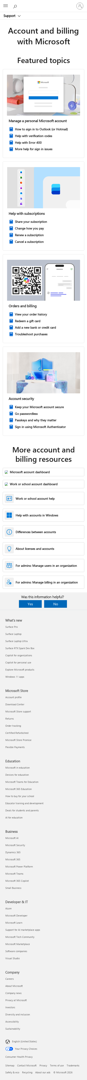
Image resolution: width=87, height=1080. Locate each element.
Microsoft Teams (14, 873)
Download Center (14, 704)
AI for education (14, 817)
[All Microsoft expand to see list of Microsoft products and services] (5, 6)
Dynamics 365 (13, 852)
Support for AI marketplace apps (22, 929)
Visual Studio (12, 958)
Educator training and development (24, 803)
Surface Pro (11, 626)
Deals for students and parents (22, 810)
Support (10, 15)
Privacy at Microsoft (16, 1000)
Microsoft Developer (16, 915)
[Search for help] (15, 5)
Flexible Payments (15, 747)
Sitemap (9, 1065)
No (55, 603)
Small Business (13, 888)
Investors (10, 1007)
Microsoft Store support (18, 711)
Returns (9, 718)
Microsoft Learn (13, 922)
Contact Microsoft (27, 1065)
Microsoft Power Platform (19, 866)
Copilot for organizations (18, 655)
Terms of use (57, 1065)
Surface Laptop (13, 634)
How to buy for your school (19, 796)
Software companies (16, 951)
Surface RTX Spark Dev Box (19, 648)
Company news (13, 993)
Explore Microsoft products (19, 669)
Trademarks (73, 1065)
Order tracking (13, 725)
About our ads (42, 1072)
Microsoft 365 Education (18, 789)
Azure (8, 908)
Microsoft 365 (12, 859)
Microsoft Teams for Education (21, 781)
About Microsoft (14, 986)
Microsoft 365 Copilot (17, 880)
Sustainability (12, 1028)
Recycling (27, 1072)
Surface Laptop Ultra (16, 641)
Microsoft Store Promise (18, 740)
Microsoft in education (17, 767)
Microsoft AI (12, 838)
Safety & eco (12, 1072)
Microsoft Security (15, 845)
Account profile (13, 697)
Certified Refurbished (16, 732)
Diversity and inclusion (17, 1014)
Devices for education (17, 774)
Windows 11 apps (14, 676)
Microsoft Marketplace (17, 944)
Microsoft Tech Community (19, 937)
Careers (9, 978)
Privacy (43, 1065)
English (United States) (24, 1041)
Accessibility (12, 1021)
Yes (30, 603)
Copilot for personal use (18, 662)
